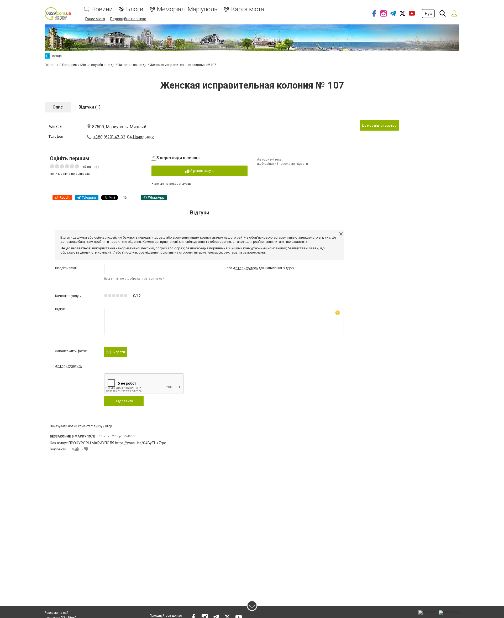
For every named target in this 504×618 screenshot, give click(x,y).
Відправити (124, 401)
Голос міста (95, 19)
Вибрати (118, 352)
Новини (102, 9)
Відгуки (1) (89, 107)
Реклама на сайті (58, 613)
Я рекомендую (202, 171)
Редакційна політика (128, 19)
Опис (57, 107)
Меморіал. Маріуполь (187, 9)
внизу (98, 426)
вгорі (109, 426)
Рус (428, 13)
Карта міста (247, 9)
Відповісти (58, 449)
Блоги (134, 9)
